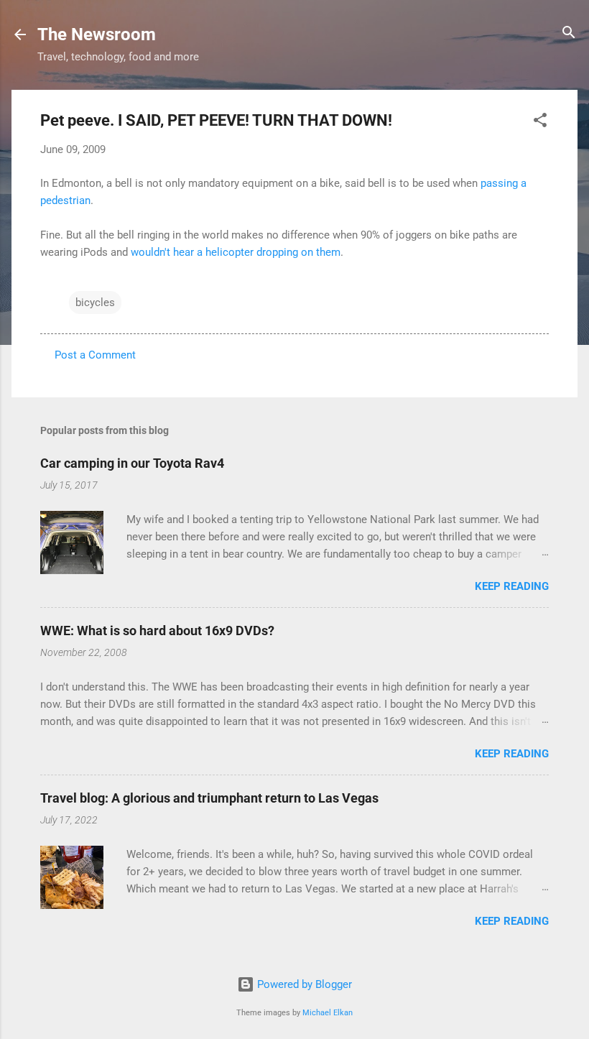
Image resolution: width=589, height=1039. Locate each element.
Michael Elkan (327, 1012)
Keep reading (512, 586)
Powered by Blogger (303, 984)
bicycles (95, 302)
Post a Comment (95, 354)
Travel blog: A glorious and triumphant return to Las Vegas (209, 797)
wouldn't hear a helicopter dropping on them (235, 252)
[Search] (569, 33)
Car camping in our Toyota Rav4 (132, 463)
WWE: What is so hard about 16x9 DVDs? (157, 630)
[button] (540, 121)
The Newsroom (96, 34)
